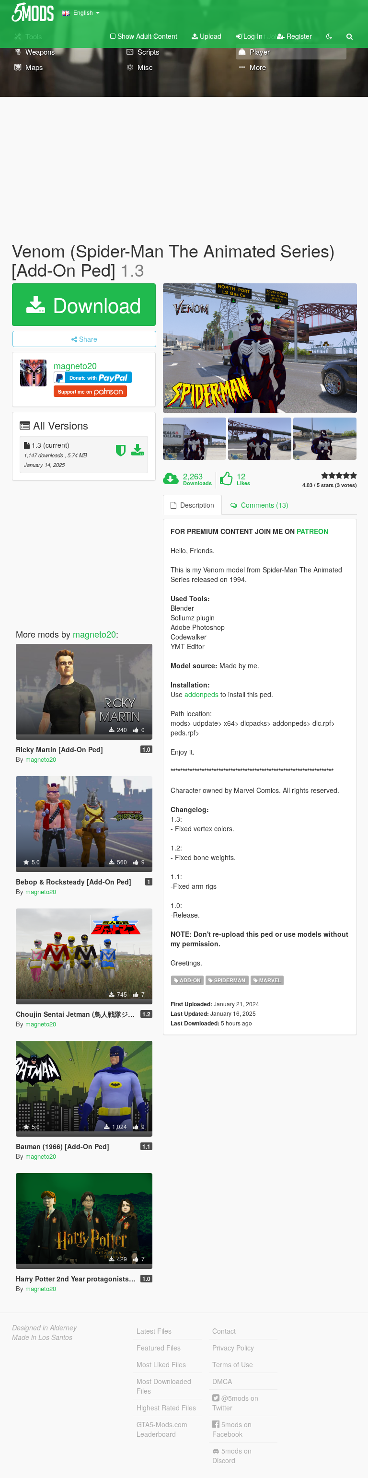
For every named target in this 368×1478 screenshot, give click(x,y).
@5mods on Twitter (235, 1402)
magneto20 (75, 366)
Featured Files (159, 1347)
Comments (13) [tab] (262, 505)
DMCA (222, 1381)
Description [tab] (195, 505)
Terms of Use (232, 1364)
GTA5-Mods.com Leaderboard (162, 1429)
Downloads (197, 483)
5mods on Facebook (232, 1429)
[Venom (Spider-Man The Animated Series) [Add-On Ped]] (260, 348)
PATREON (312, 531)
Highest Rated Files (166, 1407)
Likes (243, 483)
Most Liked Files (161, 1364)
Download (94, 304)
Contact (224, 1331)
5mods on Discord (232, 1455)
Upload (209, 36)
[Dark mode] (329, 36)
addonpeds (201, 694)
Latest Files (154, 1331)
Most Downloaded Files (164, 1386)
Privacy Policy (233, 1347)
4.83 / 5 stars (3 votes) (329, 485)
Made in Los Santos (42, 1337)
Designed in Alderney (44, 1327)
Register (298, 36)
